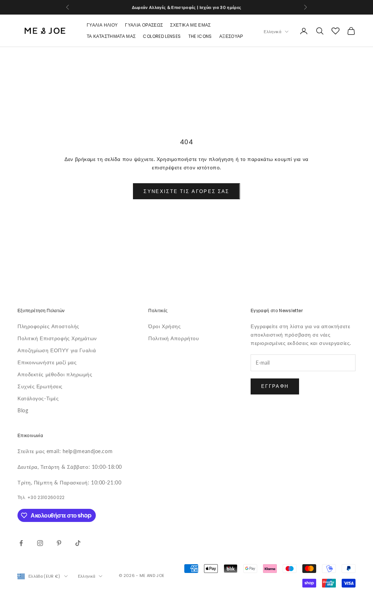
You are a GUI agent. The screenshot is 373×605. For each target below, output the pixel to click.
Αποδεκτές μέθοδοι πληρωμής (55, 374)
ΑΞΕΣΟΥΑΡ (231, 36)
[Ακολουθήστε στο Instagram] (40, 543)
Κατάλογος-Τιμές (38, 398)
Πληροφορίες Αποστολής (48, 326)
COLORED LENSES (162, 36)
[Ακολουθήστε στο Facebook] (21, 543)
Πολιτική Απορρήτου (173, 338)
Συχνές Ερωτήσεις (40, 386)
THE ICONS (200, 36)
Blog (22, 410)
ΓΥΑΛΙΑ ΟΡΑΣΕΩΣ (144, 25)
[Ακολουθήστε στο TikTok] (78, 543)
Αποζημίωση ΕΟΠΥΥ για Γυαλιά (56, 350)
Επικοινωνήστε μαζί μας (46, 362)
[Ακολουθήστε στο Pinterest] (59, 543)
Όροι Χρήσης (164, 326)
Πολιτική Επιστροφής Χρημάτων (57, 338)
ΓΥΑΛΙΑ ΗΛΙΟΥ (102, 25)
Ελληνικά (272, 32)
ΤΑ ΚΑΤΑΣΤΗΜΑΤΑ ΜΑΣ (111, 36)
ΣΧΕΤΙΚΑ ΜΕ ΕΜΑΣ (190, 25)
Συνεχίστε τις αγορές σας (186, 191)
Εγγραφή (274, 386)
